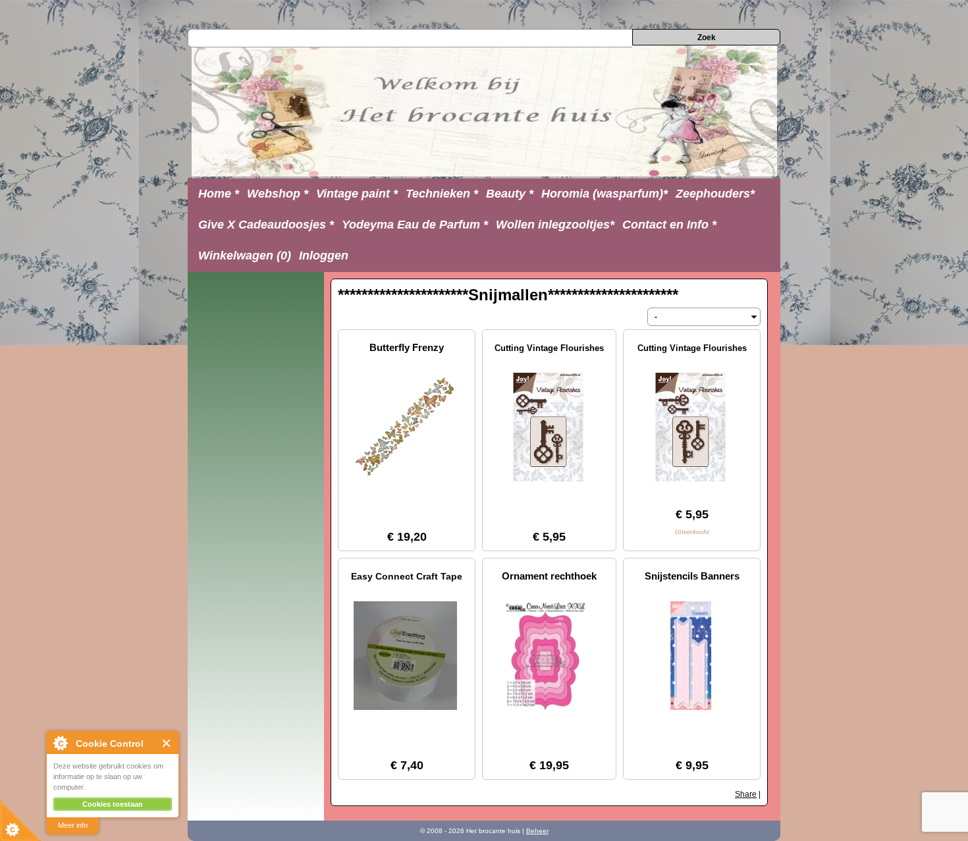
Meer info (73, 825)
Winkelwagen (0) (244, 255)
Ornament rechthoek (549, 576)
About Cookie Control (60, 743)
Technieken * (442, 193)
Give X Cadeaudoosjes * (266, 224)
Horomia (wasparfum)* (604, 193)
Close (167, 743)
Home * (218, 193)
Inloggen (323, 255)
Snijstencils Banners (692, 576)
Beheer (537, 830)
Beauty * (509, 193)
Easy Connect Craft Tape (406, 576)
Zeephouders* (715, 193)
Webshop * (277, 193)
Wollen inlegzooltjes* (555, 224)
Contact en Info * (669, 224)
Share (746, 794)
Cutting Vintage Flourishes (549, 348)
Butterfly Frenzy (406, 347)
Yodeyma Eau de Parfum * (415, 224)
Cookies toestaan (112, 804)
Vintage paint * (357, 193)
